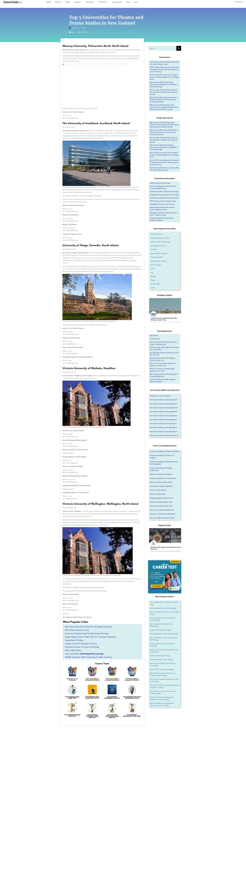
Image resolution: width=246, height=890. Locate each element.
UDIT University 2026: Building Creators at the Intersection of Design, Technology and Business (163, 92)
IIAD (152, 272)
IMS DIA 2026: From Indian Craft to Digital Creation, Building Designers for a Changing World (164, 77)
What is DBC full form (73, 650)
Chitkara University (157, 257)
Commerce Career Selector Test (161, 502)
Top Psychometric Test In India (159, 656)
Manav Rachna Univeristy (159, 253)
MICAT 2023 (154, 336)
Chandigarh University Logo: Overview (162, 204)
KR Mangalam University (158, 246)
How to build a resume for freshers (161, 669)
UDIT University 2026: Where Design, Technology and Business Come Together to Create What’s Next (164, 84)
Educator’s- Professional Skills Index (162, 514)
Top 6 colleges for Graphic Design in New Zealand (76, 617)
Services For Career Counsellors (161, 474)
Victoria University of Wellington (71, 511)
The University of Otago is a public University (75, 253)
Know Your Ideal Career (158, 490)
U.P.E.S (153, 269)
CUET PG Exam (155, 339)
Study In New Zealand (79, 28)
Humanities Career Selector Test (161, 506)
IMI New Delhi (155, 284)
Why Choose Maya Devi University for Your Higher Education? (88, 627)
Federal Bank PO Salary (74, 640)
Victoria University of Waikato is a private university (77, 375)
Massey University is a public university (73, 50)
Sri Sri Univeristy (156, 265)
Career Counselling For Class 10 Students (164, 451)
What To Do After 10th (157, 494)
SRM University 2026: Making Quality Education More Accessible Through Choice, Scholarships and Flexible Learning (164, 107)
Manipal (153, 276)
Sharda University (156, 234)
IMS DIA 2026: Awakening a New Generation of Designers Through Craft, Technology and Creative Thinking (164, 69)
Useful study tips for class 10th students (162, 608)
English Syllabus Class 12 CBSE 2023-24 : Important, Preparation (90, 637)
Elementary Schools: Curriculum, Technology (82, 647)
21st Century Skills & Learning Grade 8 (163, 416)
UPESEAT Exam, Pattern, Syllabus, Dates (163, 201)
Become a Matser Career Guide (161, 482)
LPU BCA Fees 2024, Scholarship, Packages (164, 191)
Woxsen (153, 280)
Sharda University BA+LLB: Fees (160, 183)
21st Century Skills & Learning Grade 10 (163, 408)
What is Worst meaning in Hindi (77, 630)
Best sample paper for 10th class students (163, 634)
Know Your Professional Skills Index (162, 510)
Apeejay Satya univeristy (159, 261)
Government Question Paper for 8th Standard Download (87, 633)
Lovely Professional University (160, 238)
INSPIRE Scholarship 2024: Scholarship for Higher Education (88, 657)
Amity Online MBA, (84, 654)
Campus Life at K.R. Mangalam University (81, 643)
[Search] (178, 48)
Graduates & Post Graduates (160, 396)
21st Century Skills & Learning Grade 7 (163, 420)
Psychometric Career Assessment (161, 486)
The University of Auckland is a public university (76, 130)
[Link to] (72, 675)
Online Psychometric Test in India (160, 659)
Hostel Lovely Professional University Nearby (164, 198)
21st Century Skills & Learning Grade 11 (163, 404)
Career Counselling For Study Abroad (163, 478)
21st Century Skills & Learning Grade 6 (163, 423)
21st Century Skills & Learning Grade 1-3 (164, 435)
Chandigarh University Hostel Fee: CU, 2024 (164, 195)
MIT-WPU (154, 249)
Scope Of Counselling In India (160, 630)
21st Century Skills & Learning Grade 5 (163, 427)
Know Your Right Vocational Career (162, 518)
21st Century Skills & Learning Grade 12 (163, 400)
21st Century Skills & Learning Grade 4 (163, 431)
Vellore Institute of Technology (160, 242)
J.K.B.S (153, 288)
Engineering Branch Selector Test (161, 498)
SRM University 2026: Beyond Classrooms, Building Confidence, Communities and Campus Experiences (163, 100)
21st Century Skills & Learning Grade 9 (163, 412)
